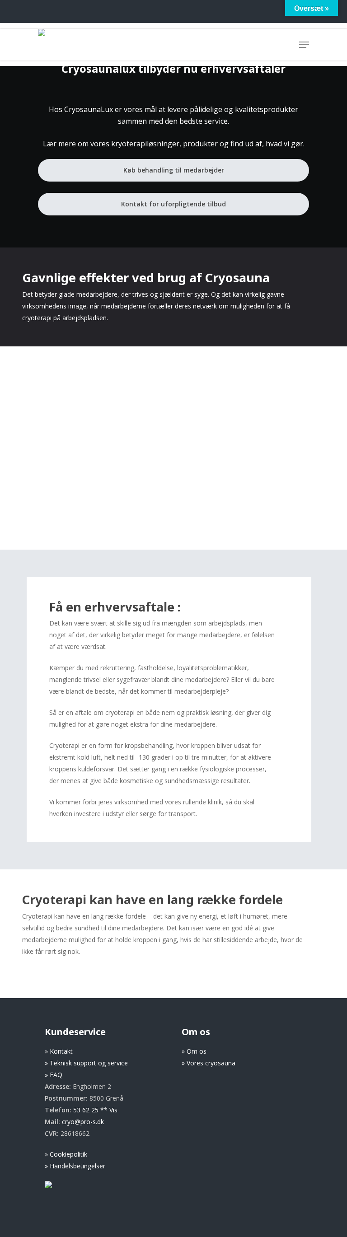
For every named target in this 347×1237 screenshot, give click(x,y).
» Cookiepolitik (66, 1154)
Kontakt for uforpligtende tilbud (173, 204)
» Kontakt (59, 1051)
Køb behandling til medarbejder (173, 170)
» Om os (194, 1051)
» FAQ (53, 1074)
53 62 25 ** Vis (95, 1110)
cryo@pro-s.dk (83, 1121)
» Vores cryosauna (208, 1063)
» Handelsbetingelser (75, 1166)
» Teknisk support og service (86, 1063)
